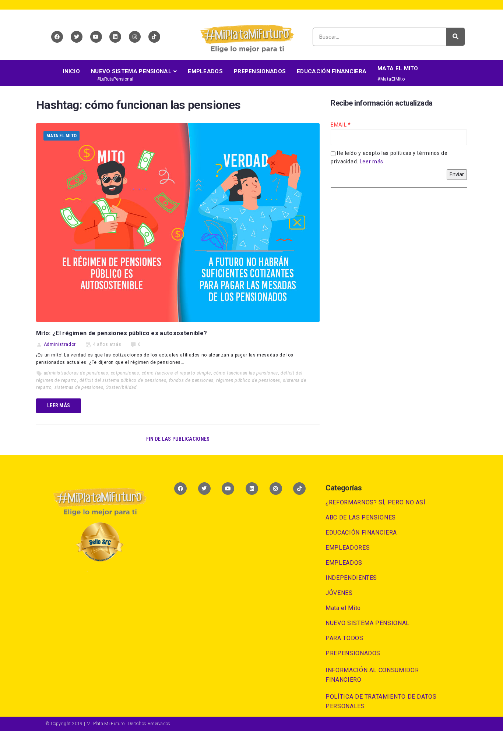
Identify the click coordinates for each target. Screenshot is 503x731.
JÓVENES (339, 592)
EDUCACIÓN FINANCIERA (361, 532)
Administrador (60, 344)
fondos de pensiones (191, 380)
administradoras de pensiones (76, 373)
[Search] (455, 37)
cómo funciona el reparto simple (176, 373)
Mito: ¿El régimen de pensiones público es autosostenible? (121, 333)
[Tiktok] (154, 37)
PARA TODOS (344, 638)
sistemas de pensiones (78, 387)
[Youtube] (96, 37)
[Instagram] (135, 37)
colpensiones (125, 373)
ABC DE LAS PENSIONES (361, 517)
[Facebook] (57, 37)
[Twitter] (76, 37)
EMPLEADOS (344, 562)
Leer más (371, 161)
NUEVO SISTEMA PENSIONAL (367, 623)
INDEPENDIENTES (351, 577)
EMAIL (339, 125)
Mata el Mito (61, 135)
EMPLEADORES (348, 547)
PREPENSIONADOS (353, 653)
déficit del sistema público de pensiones (123, 380)
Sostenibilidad (121, 387)
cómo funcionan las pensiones (246, 373)
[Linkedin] (115, 37)
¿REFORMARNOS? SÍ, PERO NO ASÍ (376, 502)
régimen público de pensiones (248, 380)
